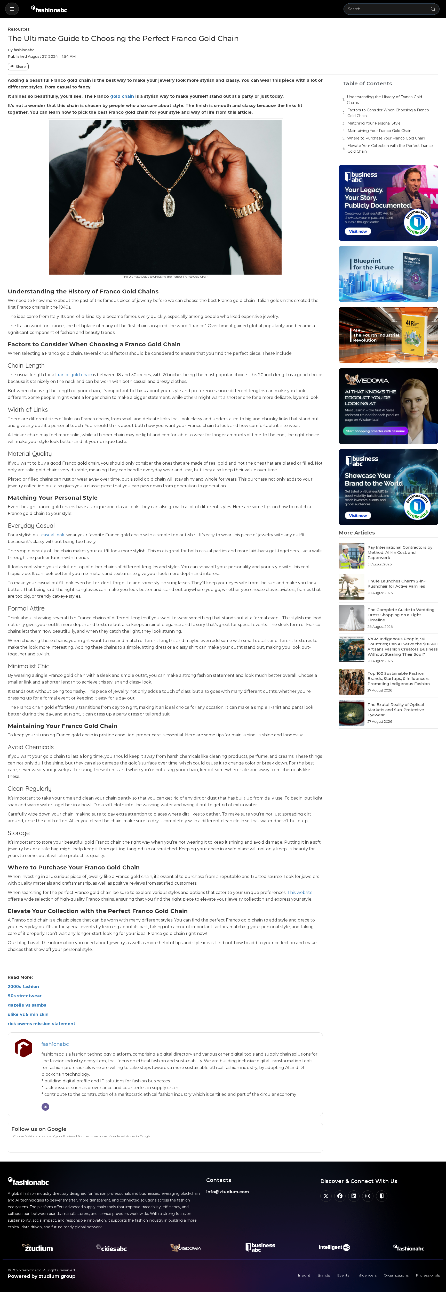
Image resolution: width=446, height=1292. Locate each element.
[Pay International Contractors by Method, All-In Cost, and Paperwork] (351, 556)
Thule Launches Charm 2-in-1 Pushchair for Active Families (397, 584)
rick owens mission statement (41, 1023)
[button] (12, 9)
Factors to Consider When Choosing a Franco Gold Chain (388, 113)
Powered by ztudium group (41, 1276)
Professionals (428, 1275)
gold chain (122, 96)
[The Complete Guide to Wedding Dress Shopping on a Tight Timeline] (351, 618)
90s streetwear (25, 995)
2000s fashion (23, 986)
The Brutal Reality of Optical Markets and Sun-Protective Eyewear (396, 709)
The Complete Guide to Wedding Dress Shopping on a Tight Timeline (401, 614)
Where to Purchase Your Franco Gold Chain (386, 138)
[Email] (45, 1107)
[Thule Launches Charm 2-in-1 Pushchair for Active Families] (351, 587)
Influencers (366, 1275)
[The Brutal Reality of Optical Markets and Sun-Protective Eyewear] (351, 713)
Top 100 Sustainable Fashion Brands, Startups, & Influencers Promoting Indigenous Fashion (399, 678)
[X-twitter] (326, 1196)
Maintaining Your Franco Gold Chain (379, 130)
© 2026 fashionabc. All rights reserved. (42, 1270)
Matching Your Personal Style (374, 123)
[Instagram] (367, 1196)
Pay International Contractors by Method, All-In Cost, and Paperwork (400, 552)
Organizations (396, 1275)
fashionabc (55, 1044)
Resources (18, 29)
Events (343, 1275)
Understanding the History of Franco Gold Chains (384, 100)
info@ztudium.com (227, 1191)
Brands (323, 1275)
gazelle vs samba (27, 1005)
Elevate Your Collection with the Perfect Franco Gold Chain (390, 148)
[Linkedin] (354, 1196)
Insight (304, 1275)
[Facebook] (340, 1196)
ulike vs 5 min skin (28, 1014)
